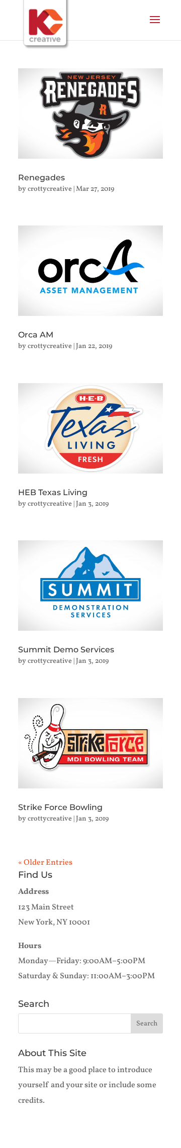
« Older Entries (45, 862)
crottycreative (50, 189)
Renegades (41, 177)
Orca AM (35, 334)
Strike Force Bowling (60, 807)
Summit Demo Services (66, 649)
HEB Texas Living (52, 492)
